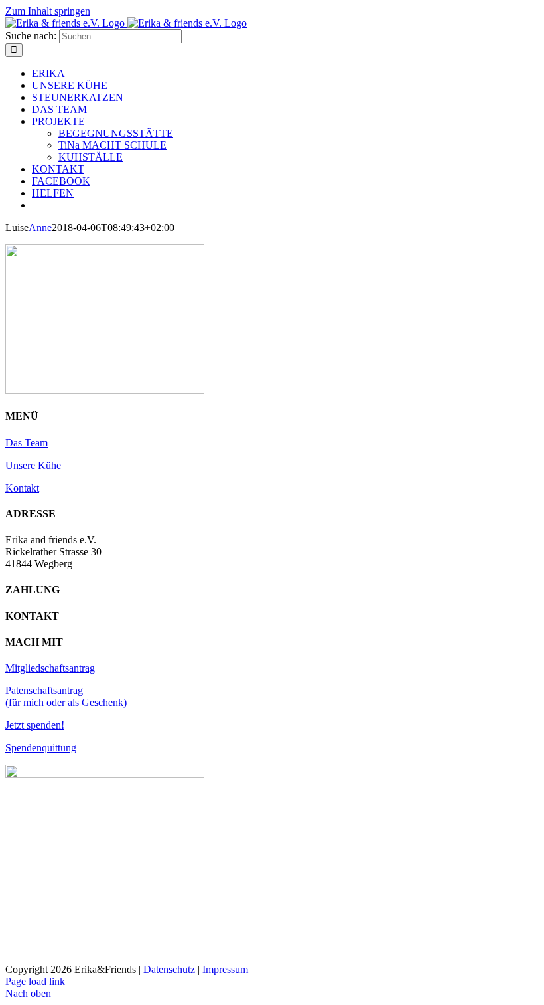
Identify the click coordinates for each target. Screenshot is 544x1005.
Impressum (225, 969)
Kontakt (22, 488)
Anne (40, 227)
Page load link (35, 981)
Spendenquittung (40, 747)
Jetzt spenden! (34, 725)
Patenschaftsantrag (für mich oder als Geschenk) (66, 696)
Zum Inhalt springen (47, 11)
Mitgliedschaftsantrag (50, 668)
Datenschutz (169, 969)
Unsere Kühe (33, 465)
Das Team (26, 442)
